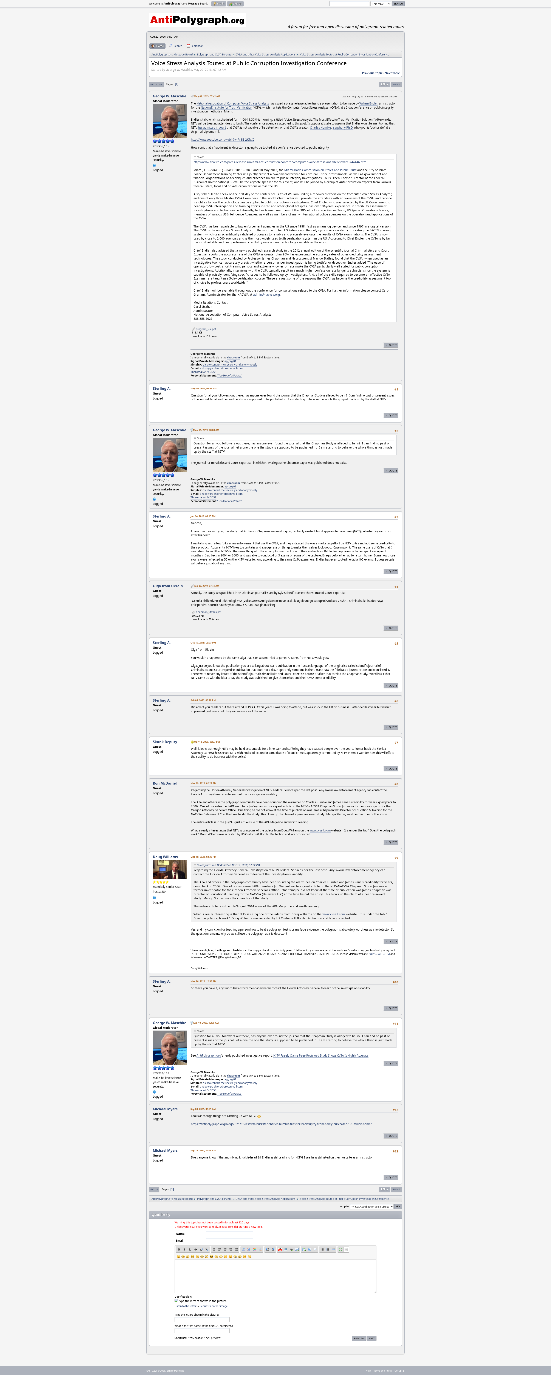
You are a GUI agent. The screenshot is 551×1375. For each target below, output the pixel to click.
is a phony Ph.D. (343, 127)
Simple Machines (175, 1370)
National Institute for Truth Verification (226, 107)
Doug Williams (165, 856)
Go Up (154, 1189)
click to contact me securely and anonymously (230, 364)
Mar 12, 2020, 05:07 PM (207, 741)
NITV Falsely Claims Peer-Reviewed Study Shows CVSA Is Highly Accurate (320, 1055)
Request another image (214, 1306)
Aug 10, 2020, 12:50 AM (206, 1022)
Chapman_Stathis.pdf (208, 612)
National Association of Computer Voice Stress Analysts (233, 103)
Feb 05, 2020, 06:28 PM (203, 700)
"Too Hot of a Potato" (229, 375)
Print (396, 84)
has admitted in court (212, 127)
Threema (196, 372)
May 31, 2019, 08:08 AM (206, 430)
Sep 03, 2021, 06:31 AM (203, 1109)
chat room (233, 357)
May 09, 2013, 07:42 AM (207, 96)
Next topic (392, 73)
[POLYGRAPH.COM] (154, 897)
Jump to (344, 1206)
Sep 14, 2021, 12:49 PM (203, 1150)
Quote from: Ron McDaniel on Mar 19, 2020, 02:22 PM (228, 865)
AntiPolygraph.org (209, 1055)
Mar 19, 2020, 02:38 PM (203, 856)
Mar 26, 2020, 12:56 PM (203, 981)
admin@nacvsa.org (266, 294)
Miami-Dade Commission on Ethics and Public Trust (320, 170)
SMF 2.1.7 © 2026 (155, 1370)
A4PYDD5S (209, 372)
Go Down (156, 84)
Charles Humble (320, 127)
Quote (393, 345)
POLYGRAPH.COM (379, 954)
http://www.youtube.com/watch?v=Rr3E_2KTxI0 (222, 139)
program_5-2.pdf (205, 329)
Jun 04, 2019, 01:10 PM (202, 516)
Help (368, 1370)
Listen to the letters (186, 1306)
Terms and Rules (383, 1370)
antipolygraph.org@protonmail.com (221, 368)
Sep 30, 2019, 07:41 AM (206, 585)
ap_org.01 (230, 361)
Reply (384, 84)
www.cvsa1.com (320, 830)
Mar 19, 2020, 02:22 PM (203, 783)
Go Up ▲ (400, 1370)
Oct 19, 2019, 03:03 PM (203, 642)
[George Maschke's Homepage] (154, 165)
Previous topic (372, 73)
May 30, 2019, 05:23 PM (203, 388)
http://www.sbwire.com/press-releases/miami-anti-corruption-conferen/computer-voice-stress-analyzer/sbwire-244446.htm (279, 162)
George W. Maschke (169, 96)
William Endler (368, 103)
